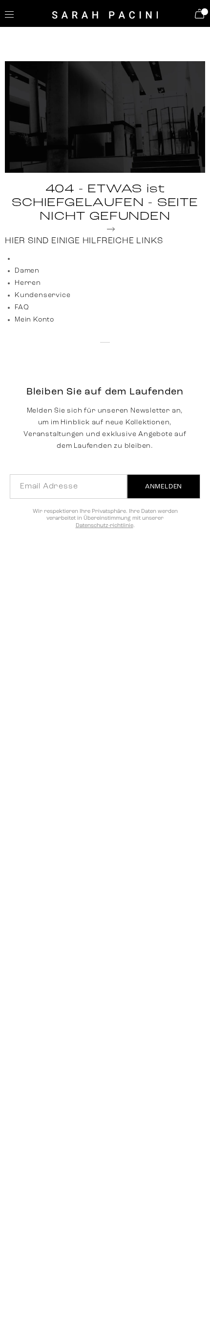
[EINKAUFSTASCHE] (201, 13)
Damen (27, 271)
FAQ (22, 307)
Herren (28, 283)
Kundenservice (42, 295)
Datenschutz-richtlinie (104, 526)
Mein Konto (34, 320)
